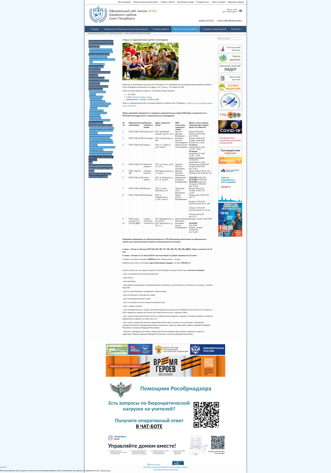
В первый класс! (202, 2)
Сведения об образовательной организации (126, 29)
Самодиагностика (96, 97)
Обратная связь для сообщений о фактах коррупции (102, 148)
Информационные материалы (101, 152)
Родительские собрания (98, 86)
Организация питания (185, 2)
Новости (92, 94)
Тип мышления (96, 99)
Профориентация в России (99, 120)
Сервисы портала (168, 2)
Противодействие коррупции (100, 125)
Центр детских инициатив (99, 54)
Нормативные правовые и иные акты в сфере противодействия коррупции (101, 130)
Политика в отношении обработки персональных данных (165, 467)
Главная (95, 29)
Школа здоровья (124, 2)
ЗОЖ (90, 162)
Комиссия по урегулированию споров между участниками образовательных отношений (100, 137)
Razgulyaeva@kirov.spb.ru (142, 97)
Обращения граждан (236, 2)
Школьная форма (96, 123)
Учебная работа (161, 29)
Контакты (236, 29)
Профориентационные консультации (98, 114)
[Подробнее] (105, 471)
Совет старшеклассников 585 (100, 165)
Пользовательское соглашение (165, 469)
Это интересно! (95, 118)
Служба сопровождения (214, 29)
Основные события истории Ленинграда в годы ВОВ (100, 175)
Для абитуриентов (96, 110)
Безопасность (94, 84)
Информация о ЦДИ (97, 64)
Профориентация (96, 89)
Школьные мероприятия (99, 81)
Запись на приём (218, 2)
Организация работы (97, 92)
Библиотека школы (96, 78)
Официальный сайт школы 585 (97, 33)
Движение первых (96, 67)
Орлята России (95, 69)
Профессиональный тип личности (99, 107)
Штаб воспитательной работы (101, 41)
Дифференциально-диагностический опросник (100, 102)
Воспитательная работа (186, 29)
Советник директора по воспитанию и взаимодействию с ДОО (102, 59)
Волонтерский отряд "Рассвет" (101, 52)
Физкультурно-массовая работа (146, 2)
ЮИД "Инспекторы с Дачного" (100, 49)
